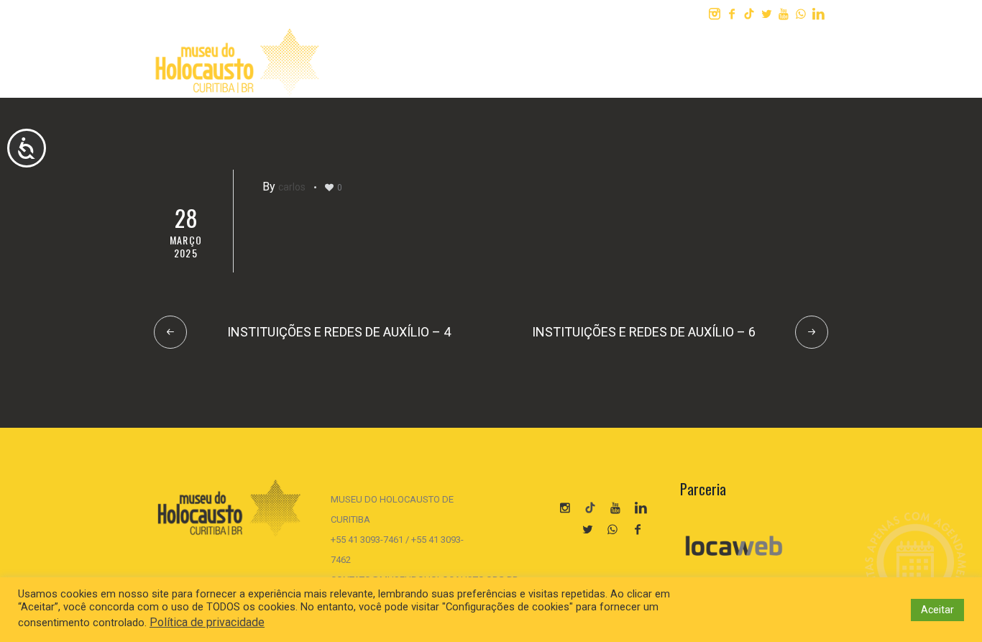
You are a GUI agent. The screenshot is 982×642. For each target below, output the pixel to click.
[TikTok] (749, 14)
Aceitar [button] (937, 609)
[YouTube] (615, 507)
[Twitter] (766, 14)
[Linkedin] (818, 14)
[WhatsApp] (801, 14)
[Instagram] (714, 14)
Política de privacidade (207, 622)
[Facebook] (732, 14)
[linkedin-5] (640, 507)
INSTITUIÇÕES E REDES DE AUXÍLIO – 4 (339, 331)
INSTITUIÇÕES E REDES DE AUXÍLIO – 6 (644, 331)
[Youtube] (783, 14)
